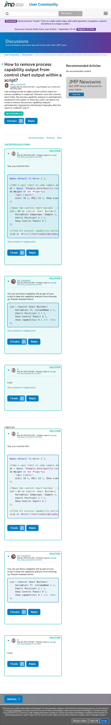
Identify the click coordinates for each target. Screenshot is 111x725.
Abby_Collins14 (17, 84)
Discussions (27, 55)
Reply (31, 120)
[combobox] (31, 13)
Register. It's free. (86, 29)
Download (11, 21)
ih (18, 153)
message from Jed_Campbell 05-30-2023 (36, 373)
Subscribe (76, 94)
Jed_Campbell (23, 280)
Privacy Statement (14, 710)
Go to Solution (13, 113)
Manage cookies (80, 720)
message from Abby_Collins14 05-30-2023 (37, 156)
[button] (2, 64)
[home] (14, 4)
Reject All (94, 720)
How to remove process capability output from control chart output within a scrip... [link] (71, 55)
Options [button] (12, 699)
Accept (104, 720)
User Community (43, 4)
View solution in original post (21, 241)
